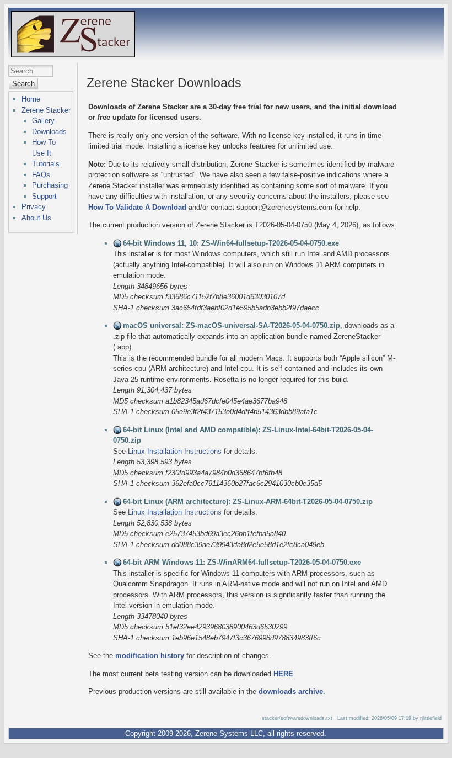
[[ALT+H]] (73, 54)
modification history (149, 655)
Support (44, 196)
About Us (36, 218)
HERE (283, 674)
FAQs (41, 175)
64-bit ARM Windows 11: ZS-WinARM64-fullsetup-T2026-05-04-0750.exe (242, 562)
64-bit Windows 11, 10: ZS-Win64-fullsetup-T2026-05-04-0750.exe (231, 243)
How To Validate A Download (137, 207)
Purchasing (50, 185)
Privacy (33, 207)
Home (30, 99)
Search (23, 83)
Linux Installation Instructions (175, 451)
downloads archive (291, 691)
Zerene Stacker (46, 110)
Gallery (43, 120)
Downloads (49, 132)
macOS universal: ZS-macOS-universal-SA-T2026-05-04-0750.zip (231, 325)
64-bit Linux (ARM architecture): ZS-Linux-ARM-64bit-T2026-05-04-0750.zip (248, 501)
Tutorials (46, 164)
